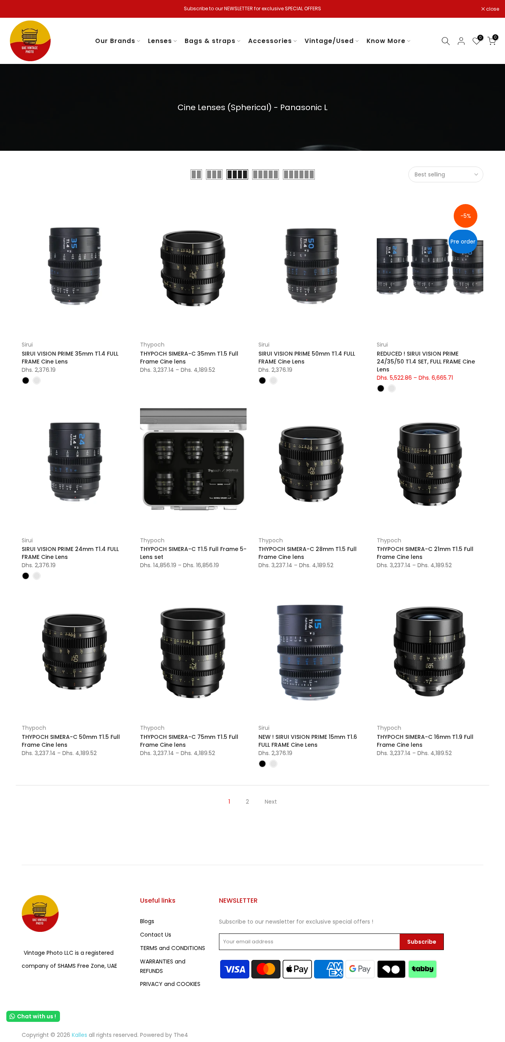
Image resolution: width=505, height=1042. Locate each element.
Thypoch (152, 345)
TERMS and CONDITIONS (172, 948)
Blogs (147, 921)
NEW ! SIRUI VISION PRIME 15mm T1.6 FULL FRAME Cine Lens (307, 741)
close (16, 9)
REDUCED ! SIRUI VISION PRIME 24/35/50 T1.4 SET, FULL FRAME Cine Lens (426, 361)
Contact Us (155, 935)
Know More (386, 41)
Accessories (270, 41)
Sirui (27, 345)
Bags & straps (210, 41)
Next (271, 802)
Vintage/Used (329, 41)
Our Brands (115, 41)
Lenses (160, 41)
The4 (181, 1035)
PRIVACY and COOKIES (170, 984)
